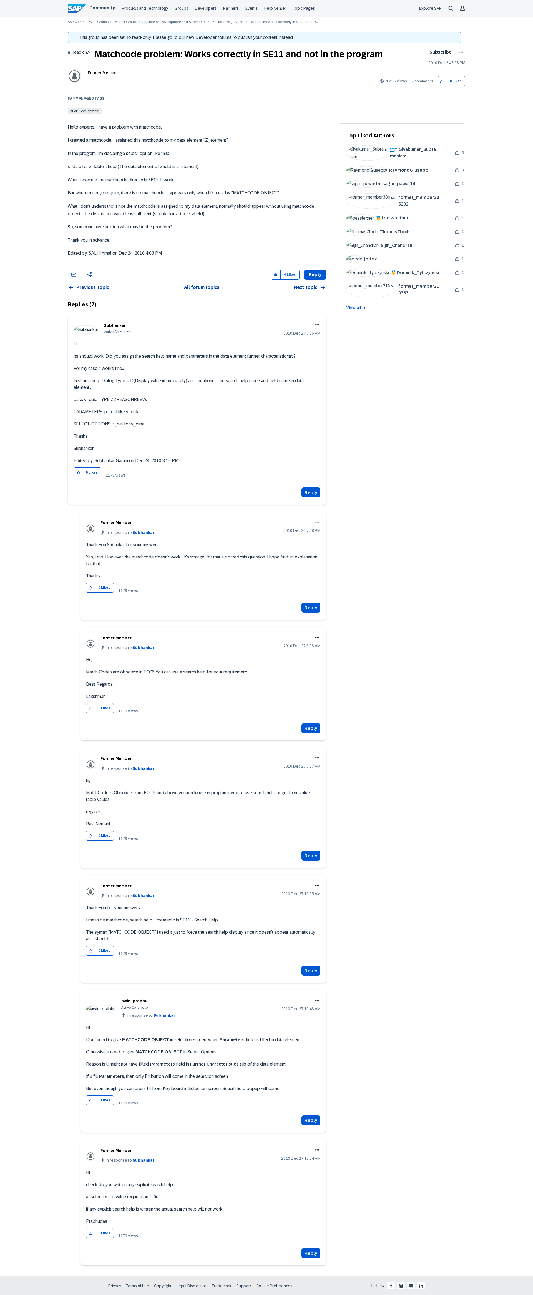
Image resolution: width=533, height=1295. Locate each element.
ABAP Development (84, 111)
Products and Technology (145, 8)
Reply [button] (315, 274)
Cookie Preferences (274, 1286)
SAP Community (80, 22)
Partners (231, 8)
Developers (206, 8)
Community (102, 8)
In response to (130, 532)
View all (353, 307)
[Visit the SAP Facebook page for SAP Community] (391, 1286)
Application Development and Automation (174, 22)
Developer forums (213, 37)
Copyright (163, 1286)
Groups (181, 8)
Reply (311, 492)
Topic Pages (304, 8)
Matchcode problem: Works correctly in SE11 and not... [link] (276, 22)
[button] (442, 81)
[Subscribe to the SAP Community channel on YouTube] (411, 1286)
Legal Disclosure (192, 1286)
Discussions (221, 22)
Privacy (114, 1286)
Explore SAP (430, 8)
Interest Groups (125, 22)
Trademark (221, 1286)
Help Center (275, 8)
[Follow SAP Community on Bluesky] (401, 1286)
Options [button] (460, 52)
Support (243, 1286)
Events (251, 8)
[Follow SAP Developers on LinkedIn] (421, 1286)
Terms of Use (137, 1286)
